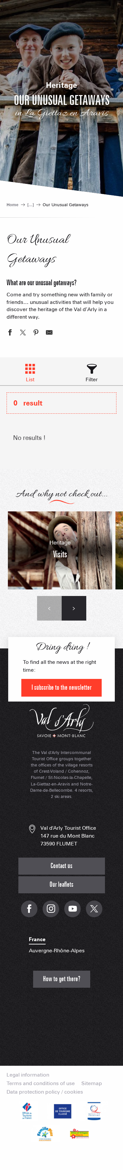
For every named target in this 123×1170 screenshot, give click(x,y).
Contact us (61, 866)
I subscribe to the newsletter (61, 687)
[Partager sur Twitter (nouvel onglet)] (23, 333)
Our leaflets (61, 884)
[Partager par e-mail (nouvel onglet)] (49, 333)
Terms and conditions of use (41, 1083)
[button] (49, 608)
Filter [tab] (92, 379)
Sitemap (91, 1083)
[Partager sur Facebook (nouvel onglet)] (10, 333)
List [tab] (30, 379)
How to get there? (61, 979)
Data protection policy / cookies (45, 1092)
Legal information (28, 1075)
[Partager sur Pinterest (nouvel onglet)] (36, 333)
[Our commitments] (61, 1111)
